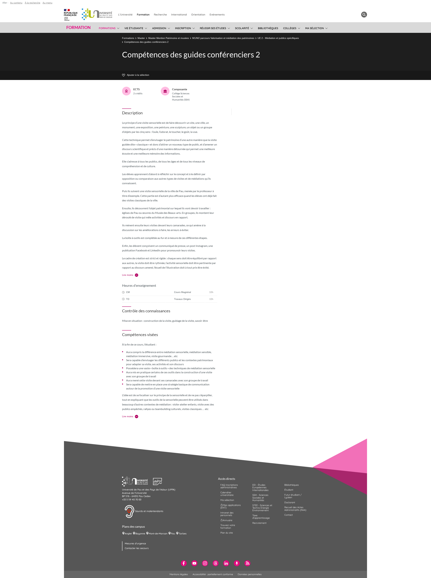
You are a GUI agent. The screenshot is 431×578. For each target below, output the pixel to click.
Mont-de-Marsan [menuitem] (158, 533)
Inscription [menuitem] (183, 28)
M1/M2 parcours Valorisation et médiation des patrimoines (223, 38)
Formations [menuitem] (107, 28)
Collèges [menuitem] (289, 28)
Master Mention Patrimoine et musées (168, 38)
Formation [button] (78, 27)
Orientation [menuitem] (198, 14)
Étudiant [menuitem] (288, 489)
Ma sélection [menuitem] (314, 28)
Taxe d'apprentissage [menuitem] (261, 516)
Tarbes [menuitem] (183, 533)
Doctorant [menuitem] (289, 502)
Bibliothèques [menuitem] (268, 28)
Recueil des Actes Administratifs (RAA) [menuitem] (295, 508)
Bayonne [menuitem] (140, 533)
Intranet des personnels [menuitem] (227, 514)
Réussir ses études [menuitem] (213, 28)
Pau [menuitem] (173, 533)
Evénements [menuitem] (217, 14)
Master (141, 38)
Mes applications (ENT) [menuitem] (230, 506)
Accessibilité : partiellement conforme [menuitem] (213, 574)
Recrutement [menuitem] (259, 522)
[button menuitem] (364, 15)
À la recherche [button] (32, 2)
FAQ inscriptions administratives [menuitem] (229, 486)
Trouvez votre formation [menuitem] (227, 526)
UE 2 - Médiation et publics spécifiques (278, 38)
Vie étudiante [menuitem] (133, 28)
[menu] (118, 27)
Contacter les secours (137, 548)
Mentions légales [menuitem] (179, 574)
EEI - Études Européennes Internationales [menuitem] (260, 487)
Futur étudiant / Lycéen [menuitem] (293, 496)
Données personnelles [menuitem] (250, 574)
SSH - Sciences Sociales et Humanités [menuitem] (260, 497)
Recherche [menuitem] (160, 14)
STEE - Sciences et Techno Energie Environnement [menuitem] (262, 508)
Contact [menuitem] (288, 514)
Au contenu (16, 2)
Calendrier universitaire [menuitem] (227, 494)
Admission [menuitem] (159, 28)
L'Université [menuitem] (125, 14)
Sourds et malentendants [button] (149, 511)
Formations (128, 38)
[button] (137, 481)
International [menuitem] (179, 14)
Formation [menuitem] (143, 14)
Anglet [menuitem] (128, 533)
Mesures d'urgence (135, 543)
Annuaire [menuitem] (227, 520)
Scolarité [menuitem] (242, 28)
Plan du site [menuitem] (226, 532)
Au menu (47, 2)
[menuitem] (183, 563)
